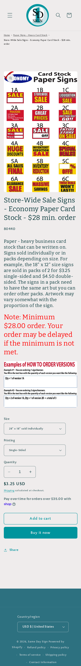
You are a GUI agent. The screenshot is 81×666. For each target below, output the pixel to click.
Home (7, 35)
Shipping (9, 490)
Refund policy (36, 647)
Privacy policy (59, 647)
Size (7, 419)
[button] (9, 15)
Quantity (10, 462)
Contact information (43, 662)
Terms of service (30, 654)
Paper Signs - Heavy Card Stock (30, 35)
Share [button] (14, 550)
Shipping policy (56, 654)
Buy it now (41, 533)
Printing (9, 440)
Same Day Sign (38, 641)
